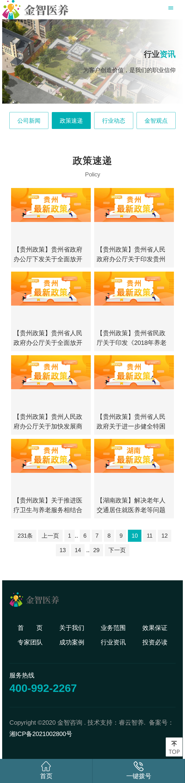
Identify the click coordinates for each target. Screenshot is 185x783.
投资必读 (154, 642)
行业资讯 (113, 642)
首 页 (30, 627)
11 (149, 535)
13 (62, 550)
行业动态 (113, 120)
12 (164, 535)
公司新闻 (28, 120)
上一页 (50, 535)
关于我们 (71, 627)
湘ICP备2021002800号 (40, 733)
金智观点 (156, 120)
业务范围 (113, 627)
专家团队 (30, 642)
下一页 (117, 550)
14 (78, 550)
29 (96, 550)
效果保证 (154, 627)
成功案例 (71, 642)
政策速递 (71, 120)
